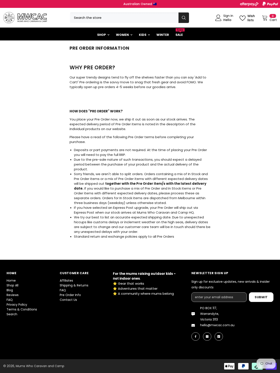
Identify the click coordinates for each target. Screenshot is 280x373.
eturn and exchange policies (114, 236)
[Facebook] (195, 336)
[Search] (129, 17)
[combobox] (124, 17)
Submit (261, 297)
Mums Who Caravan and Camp (40, 366)
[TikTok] (219, 336)
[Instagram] (207, 336)
